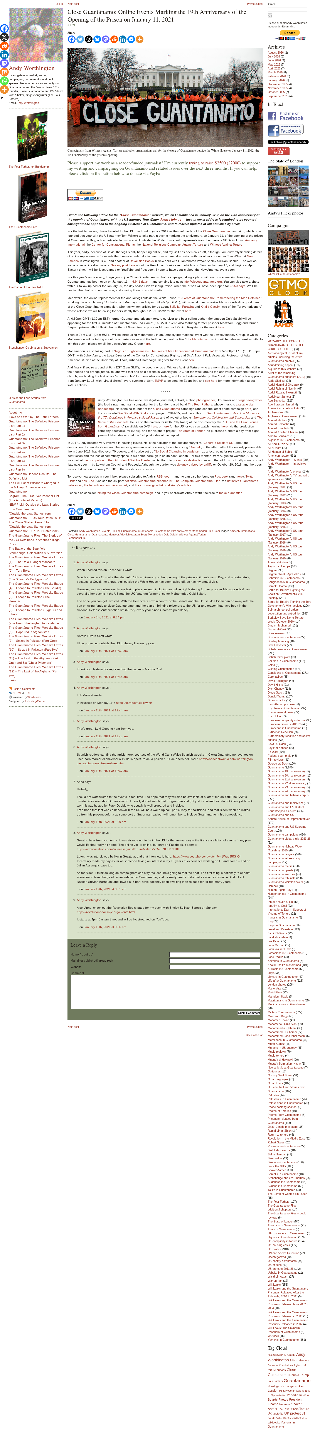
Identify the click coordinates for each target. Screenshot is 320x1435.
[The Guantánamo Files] (38, 197)
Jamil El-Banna (277, 933)
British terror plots (279, 657)
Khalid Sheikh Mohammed (284, 965)
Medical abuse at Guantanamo (287, 1004)
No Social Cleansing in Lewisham (177, 451)
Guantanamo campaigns (283, 834)
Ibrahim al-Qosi (277, 905)
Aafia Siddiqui (276, 380)
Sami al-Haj (275, 1158)
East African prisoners (282, 704)
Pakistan (273, 1095)
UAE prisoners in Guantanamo (287, 1233)
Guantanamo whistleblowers (285, 882)
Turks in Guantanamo (281, 1229)
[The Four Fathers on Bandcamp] (38, 136)
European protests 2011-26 (284, 724)
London (273, 1390)
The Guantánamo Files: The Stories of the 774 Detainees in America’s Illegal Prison (35, 540)
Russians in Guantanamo (284, 1146)
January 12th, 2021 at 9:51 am (105, 889)
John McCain (276, 945)
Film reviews (276, 759)
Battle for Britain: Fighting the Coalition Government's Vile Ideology (286, 593)
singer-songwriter (250, 400)
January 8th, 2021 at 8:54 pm (104, 617)
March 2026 (275, 72)
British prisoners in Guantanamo (288, 649)
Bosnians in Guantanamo (284, 637)
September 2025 (278, 96)
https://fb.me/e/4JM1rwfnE (134, 702)
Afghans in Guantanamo (283, 416)
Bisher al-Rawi (277, 629)
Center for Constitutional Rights (113, 244)
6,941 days (140, 281)
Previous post (255, 4)
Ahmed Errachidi (278, 428)
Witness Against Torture (226, 244)
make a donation (230, 493)
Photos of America (279, 1111)
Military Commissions (281, 1012)
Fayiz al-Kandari (278, 748)
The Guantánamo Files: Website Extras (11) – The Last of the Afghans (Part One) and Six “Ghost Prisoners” (36, 658)
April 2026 (274, 68)
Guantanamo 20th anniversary (287, 775)
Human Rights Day (279, 889)
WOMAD (273, 1335)
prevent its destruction (188, 460)
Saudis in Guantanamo (282, 1162)
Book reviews (276, 633)
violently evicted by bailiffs (194, 464)
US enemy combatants (282, 1261)
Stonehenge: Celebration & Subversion (33, 347)
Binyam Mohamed (279, 625)
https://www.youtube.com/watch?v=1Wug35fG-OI (207, 856)
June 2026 (274, 60)
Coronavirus (275, 676)
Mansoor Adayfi (118, 534)
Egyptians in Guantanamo (284, 708)
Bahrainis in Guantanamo (284, 578)
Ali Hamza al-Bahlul (280, 451)
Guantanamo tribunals (281, 878)
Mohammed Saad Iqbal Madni (286, 1036)
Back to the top (254, 1035)
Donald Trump (276, 696)
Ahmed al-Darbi (277, 420)
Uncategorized (277, 1257)
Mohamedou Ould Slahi (206, 531)
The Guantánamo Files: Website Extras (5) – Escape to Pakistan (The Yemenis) (36, 597)
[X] (4, 37)
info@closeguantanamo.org (203, 281)
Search (272, 3)
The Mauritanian (197, 339)
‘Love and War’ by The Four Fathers (34, 417)
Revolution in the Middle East (286, 1138)
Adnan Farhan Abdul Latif (284, 408)
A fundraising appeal (280, 365)
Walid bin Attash (278, 1276)
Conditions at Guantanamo (284, 672)
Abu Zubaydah (277, 400)
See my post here (123, 265)
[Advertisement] (26, 773)
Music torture (276, 1055)
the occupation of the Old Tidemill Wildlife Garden (118, 460)
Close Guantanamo (79, 534)
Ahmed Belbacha (278, 424)
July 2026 (274, 56)
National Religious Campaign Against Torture (172, 244)
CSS (27, 693)
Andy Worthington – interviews (287, 463)
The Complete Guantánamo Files (197, 481)
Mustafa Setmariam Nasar (284, 1063)
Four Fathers (275, 1381)
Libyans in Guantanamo (283, 976)
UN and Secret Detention (283, 1253)
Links (12, 680)
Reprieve (284, 1404)
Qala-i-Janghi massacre (283, 1126)
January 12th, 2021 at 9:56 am (105, 927)
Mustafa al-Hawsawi (280, 1059)
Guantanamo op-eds (280, 870)
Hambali (273, 886)
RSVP (159, 380)
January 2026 (276, 80)
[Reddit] (114, 39)
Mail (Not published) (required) (92, 960)
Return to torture (278, 1134)
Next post (73, 4)
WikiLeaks (274, 1284)
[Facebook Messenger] (131, 39)
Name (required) (82, 954)
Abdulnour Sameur (279, 396)
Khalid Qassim (211, 306)
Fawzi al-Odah (277, 744)
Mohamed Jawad (278, 1020)
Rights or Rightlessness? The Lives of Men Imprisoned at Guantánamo (164, 351)
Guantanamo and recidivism (285, 803)
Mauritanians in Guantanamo (286, 1000)
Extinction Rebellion (280, 732)
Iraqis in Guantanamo (281, 925)
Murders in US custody (282, 1047)
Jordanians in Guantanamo (284, 953)
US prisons (275, 1264)
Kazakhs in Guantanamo (283, 960)
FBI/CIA (273, 751)
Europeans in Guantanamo (284, 728)
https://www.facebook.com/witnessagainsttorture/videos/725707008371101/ (128, 849)
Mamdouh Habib (278, 996)
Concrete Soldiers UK (218, 442)
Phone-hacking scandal (282, 1107)
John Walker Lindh (279, 949)
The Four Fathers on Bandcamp (29, 166)
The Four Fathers (200, 404)
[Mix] (4, 72)
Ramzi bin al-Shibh (279, 1130)
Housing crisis (276, 1386)
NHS (307, 1390)
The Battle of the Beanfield (25, 287)
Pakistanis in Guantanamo (284, 1099)
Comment (77, 973)
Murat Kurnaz (276, 1043)
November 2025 (278, 88)
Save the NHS (277, 1166)
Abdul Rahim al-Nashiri (282, 388)
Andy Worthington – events (285, 459)
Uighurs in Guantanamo (282, 1237)
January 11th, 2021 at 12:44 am (106, 677)
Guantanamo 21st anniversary (287, 779)
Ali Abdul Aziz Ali (278, 444)
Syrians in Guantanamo (282, 1186)
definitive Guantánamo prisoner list (148, 481)
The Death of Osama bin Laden (287, 1193)
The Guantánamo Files (23, 227)
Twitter (250, 476)
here (188, 311)
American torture (278, 455)
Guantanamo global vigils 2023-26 (289, 838)
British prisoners (299, 1360)
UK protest (292, 1413)
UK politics (274, 1249)
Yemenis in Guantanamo (283, 1339)
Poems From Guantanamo (284, 1114)
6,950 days (237, 286)
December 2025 (278, 84)
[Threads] (89, 39)
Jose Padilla (275, 957)
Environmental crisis (280, 712)
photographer (205, 400)
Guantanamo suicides (281, 874)
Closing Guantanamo (124, 531)
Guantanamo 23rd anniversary (287, 787)
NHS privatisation (277, 1395)
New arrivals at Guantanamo (285, 1067)
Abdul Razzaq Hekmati (282, 392)
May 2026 (274, 64)
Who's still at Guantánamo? (284, 274)
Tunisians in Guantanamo (284, 1225)
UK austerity (275, 1413)
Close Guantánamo (135, 215)
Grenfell (195, 447)
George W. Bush (278, 763)
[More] (139, 39)
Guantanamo (145, 531)
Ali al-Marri (274, 447)
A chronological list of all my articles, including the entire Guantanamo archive (285, 357)
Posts (16, 689)
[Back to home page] (36, 35)
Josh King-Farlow (34, 701)
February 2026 (277, 76)
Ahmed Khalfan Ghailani (283, 432)
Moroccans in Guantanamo (285, 1040)
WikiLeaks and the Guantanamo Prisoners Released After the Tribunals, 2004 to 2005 (288, 1292)
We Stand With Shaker (134, 413)
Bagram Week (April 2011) (284, 574)
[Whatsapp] (4, 80)
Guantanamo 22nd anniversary (287, 783)
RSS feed (163, 476)
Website (76, 967)
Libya (271, 972)
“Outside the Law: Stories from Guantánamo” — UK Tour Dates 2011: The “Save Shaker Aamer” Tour (35, 518)
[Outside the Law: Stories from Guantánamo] (38, 373)
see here (211, 380)
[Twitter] (80, 39)
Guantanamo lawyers (281, 854)
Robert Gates (276, 1142)
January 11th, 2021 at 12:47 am (106, 771)
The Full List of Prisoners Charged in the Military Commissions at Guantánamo (34, 487)
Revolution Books (142, 261)
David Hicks (275, 684)
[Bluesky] (97, 39)
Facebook (221, 476)
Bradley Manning (278, 641)
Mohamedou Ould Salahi (163, 534)
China (271, 665)
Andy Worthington (89, 562)
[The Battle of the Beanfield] (38, 257)
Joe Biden (274, 941)
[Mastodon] (105, 39)
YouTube (88, 481)
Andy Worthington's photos (284, 471)
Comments (28, 689)
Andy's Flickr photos (286, 213)
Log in (59, 4)
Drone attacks (276, 700)
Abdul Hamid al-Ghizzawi (283, 384)
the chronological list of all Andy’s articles (163, 485)
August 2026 (276, 52)
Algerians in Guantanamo (284, 440)
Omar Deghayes (278, 1079)
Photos (283, 1399)
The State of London (191, 430)
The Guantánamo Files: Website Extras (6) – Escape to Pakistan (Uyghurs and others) (36, 610)
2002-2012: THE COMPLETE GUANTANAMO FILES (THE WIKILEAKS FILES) (286, 345)
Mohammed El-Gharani (282, 1032)
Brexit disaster (277, 645)
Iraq (270, 921)
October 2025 (276, 92)
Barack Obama (277, 586)
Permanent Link (76, 538)
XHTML (17, 693)
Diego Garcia (276, 692)
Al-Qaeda (289, 1354)
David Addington (278, 680)
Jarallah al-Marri (278, 937)
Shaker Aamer (277, 1170)
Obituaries (274, 1071)
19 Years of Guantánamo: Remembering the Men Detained (220, 298)
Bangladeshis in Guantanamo (286, 582)
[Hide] (1, 98)
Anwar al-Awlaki (278, 562)
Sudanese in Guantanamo (284, 1181)
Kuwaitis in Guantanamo (283, 969)
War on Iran (275, 1280)
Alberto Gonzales (279, 436)
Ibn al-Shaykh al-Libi (280, 901)
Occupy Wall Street (280, 1075)
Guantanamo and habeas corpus (288, 795)
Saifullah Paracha (182, 306)
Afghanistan (275, 412)
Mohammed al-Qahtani (282, 1028)
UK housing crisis (279, 1245)
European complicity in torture (286, 720)
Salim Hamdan (277, 1154)
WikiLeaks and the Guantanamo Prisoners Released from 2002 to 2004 (288, 1304)
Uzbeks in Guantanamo (282, 1272)
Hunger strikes (294, 1386)
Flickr (71, 481)
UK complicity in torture (282, 1241)
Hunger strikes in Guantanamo (287, 893)
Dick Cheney (276, 688)
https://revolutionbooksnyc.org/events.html (106, 912)
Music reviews (277, 1051)
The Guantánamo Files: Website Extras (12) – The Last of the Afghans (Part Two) (36, 671)
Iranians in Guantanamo (283, 917)
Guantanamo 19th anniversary (172, 531)
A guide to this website (282, 369)
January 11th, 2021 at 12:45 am (106, 736)
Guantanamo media (280, 866)
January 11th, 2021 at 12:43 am (106, 651)
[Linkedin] (122, 39)
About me (15, 412)
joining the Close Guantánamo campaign (125, 493)
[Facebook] (72, 39)
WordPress (33, 697)
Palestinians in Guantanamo (285, 1103)
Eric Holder (275, 716)
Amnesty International (243, 531)
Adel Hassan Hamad (281, 404)
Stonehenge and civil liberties (286, 1178)
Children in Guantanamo (283, 661)
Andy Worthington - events (94, 531)
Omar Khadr (275, 1083)
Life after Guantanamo (282, 980)
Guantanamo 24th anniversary (287, 791)
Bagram (273, 570)
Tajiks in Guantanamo (281, 1190)
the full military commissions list (105, 485)
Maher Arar (274, 988)
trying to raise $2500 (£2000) (215, 163)
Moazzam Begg (137, 534)
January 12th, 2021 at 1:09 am (105, 822)
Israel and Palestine (280, 929)
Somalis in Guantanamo (283, 1174)
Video (279, 1418)
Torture (304, 1409)
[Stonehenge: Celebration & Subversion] (38, 317)
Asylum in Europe (279, 566)
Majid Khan (275, 992)
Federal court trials (279, 755)
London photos (277, 984)
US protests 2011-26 (280, 1268)
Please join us (170, 219)
